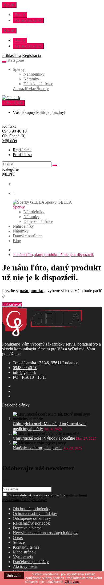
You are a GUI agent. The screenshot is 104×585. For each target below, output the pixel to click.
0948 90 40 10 (25, 367)
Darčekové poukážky (31, 561)
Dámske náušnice (38, 84)
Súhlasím (14, 576)
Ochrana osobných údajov (35, 513)
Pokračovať (12, 304)
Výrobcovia (23, 557)
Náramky (31, 79)
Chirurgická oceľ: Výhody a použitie (44, 438)
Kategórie (10, 169)
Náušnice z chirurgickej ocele (37, 447)
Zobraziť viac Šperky (31, 88)
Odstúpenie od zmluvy (32, 518)
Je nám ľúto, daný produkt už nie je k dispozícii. (53, 254)
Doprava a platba (27, 528)
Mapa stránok (24, 552)
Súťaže (19, 542)
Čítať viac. (72, 582)
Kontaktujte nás (26, 547)
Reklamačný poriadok (31, 523)
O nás (18, 537)
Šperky (19, 69)
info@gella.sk (24, 372)
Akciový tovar (25, 566)
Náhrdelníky (34, 74)
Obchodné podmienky (31, 508)
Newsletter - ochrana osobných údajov (45, 532)
